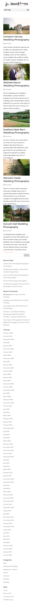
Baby (5, 563)
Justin (5, 306)
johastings (8, 43)
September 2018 (8, 428)
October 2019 (7, 406)
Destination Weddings (10, 566)
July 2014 (6, 533)
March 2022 (7, 374)
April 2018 (6, 438)
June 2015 (6, 514)
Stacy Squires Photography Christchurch (16, 320)
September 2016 (8, 482)
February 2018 (8, 444)
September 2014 (8, 526)
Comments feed (8, 596)
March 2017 (7, 469)
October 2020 (7, 387)
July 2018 (6, 431)
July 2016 (6, 485)
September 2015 (8, 507)
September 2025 (8, 339)
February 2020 (8, 399)
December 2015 (8, 498)
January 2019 (7, 422)
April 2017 (6, 466)
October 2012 (7, 555)
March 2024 (7, 355)
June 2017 (6, 463)
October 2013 (7, 549)
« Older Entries (8, 252)
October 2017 (7, 453)
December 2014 (8, 517)
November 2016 (8, 479)
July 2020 (6, 393)
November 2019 (8, 403)
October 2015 (7, 504)
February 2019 (8, 418)
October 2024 (7, 352)
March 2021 (7, 380)
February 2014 (8, 545)
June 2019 (6, 409)
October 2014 (7, 523)
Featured (6, 576)
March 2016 (7, 491)
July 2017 (6, 460)
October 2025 (7, 336)
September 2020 (8, 390)
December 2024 (8, 349)
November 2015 (8, 501)
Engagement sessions (10, 569)
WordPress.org (8, 600)
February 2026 (8, 333)
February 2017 (8, 472)
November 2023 (8, 358)
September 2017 (8, 457)
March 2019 (7, 415)
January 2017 (7, 476)
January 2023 (7, 365)
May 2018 (6, 434)
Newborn (6, 579)
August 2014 (7, 530)
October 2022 (7, 371)
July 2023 (6, 361)
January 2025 (7, 346)
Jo (4, 300)
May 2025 (6, 342)
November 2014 (8, 520)
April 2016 (6, 488)
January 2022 (7, 377)
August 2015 (7, 511)
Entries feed (7, 593)
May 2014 (6, 539)
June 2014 (6, 536)
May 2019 (6, 412)
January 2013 (7, 552)
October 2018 (7, 425)
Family (5, 572)
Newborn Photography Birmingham (15, 281)
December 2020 (8, 384)
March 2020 (7, 396)
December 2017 (8, 447)
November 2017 (8, 450)
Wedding (6, 582)
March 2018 (7, 441)
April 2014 (6, 542)
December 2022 (8, 368)
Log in (5, 590)
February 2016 (8, 495)
